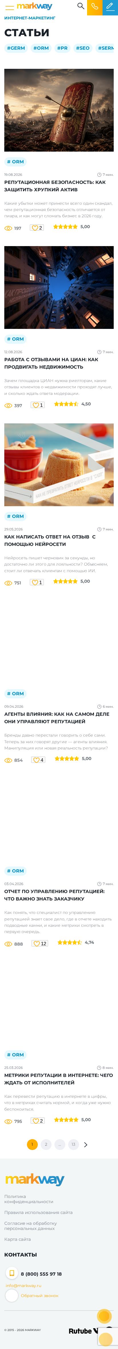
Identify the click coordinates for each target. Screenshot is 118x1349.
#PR (62, 48)
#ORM (41, 48)
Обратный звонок (39, 1295)
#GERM (16, 48)
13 (73, 1144)
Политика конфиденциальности (28, 1199)
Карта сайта (17, 1239)
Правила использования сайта (38, 1212)
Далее (85, 1144)
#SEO (83, 48)
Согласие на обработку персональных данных (30, 1226)
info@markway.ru (23, 1285)
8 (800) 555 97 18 (41, 1274)
